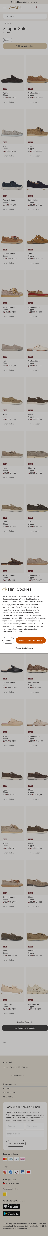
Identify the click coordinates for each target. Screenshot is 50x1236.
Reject (8, 640)
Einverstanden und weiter (31, 640)
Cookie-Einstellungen (24, 648)
